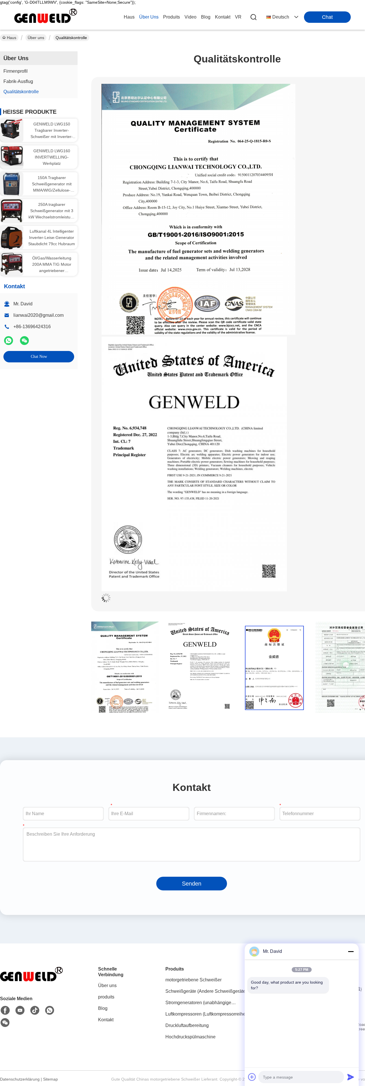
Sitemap (50, 1079)
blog (205, 17)
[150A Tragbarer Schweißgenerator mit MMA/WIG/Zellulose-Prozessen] (12, 183)
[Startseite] (31, 981)
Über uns (149, 17)
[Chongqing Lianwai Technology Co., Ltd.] (45, 17)
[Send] (350, 1077)
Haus (129, 17)
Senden (191, 883)
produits (171, 17)
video (190, 17)
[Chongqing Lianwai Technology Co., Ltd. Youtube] (20, 1010)
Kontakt (105, 1019)
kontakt (222, 17)
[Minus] (350, 951)
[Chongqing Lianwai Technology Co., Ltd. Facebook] (5, 1010)
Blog (103, 1008)
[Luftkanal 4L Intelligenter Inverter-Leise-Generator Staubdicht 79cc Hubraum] (11, 237)
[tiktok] (35, 1010)
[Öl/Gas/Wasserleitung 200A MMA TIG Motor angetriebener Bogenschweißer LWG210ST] (11, 263)
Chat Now (39, 356)
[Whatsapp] (9, 343)
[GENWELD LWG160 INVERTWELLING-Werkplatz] (11, 155)
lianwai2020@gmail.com (38, 315)
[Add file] (252, 1077)
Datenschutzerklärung (20, 1079)
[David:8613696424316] (49, 1010)
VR (238, 17)
